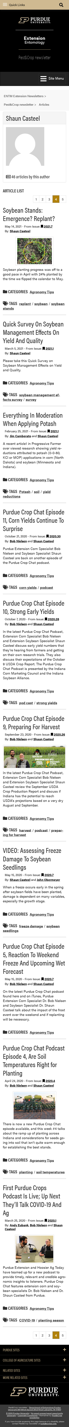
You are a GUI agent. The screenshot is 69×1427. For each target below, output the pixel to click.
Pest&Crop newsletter (35, 57)
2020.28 (53, 619)
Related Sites (11, 1370)
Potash (24, 491)
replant (25, 303)
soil (36, 491)
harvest (25, 830)
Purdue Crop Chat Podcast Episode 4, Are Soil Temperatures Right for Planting (34, 1060)
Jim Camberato (20, 436)
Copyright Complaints (28, 1415)
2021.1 (50, 348)
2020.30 (55, 536)
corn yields (28, 587)
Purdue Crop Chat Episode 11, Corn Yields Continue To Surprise (33, 520)
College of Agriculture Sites (21, 1360)
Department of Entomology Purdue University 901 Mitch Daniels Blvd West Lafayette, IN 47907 (34, 1408)
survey (31, 399)
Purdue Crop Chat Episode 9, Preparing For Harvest (33, 722)
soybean (41, 303)
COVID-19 (27, 1320)
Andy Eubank (19, 1225)
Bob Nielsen (18, 541)
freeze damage (31, 925)
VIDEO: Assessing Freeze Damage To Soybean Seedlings (32, 858)
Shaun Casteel (20, 231)
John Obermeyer (48, 879)
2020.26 (59, 734)
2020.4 (50, 1081)
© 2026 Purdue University (17, 1413)
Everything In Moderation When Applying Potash (33, 419)
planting (26, 1171)
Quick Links (17, 5)
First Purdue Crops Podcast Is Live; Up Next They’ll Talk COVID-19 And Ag (32, 1199)
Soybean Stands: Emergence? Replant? (29, 214)
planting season (51, 1320)
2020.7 (49, 875)
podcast (46, 587)
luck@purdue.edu (48, 1423)
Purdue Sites (11, 1350)
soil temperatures (50, 1171)
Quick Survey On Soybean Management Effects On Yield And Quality (33, 332)
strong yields (46, 702)
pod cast (26, 702)
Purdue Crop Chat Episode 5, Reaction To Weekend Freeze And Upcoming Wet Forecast (34, 958)
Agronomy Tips (42, 291)
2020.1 (52, 1220)
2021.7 (48, 226)
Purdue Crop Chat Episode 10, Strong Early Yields (33, 607)
